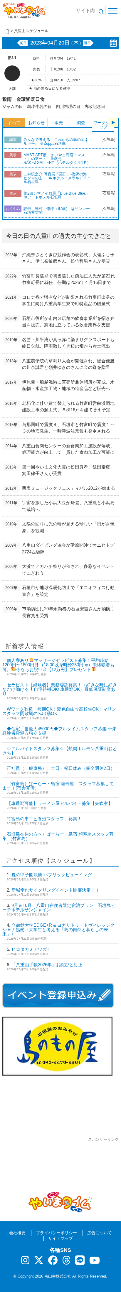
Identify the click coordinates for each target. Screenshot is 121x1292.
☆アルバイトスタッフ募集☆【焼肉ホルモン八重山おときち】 (59, 750)
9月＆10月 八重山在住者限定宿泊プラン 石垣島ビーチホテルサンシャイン (58, 907)
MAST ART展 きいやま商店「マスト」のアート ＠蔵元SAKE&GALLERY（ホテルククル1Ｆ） (57, 159)
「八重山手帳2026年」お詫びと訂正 (47, 964)
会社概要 (17, 1232)
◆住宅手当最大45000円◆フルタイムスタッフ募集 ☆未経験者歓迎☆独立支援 (59, 731)
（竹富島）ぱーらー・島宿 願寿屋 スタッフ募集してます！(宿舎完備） (58, 785)
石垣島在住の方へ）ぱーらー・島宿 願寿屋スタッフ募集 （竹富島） (58, 836)
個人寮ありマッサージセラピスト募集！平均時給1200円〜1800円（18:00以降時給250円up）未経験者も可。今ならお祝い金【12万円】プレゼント (58, 665)
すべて (14, 122)
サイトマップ (60, 1238)
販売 (59, 122)
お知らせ (36, 122)
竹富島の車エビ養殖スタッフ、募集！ (44, 818)
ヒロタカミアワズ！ (31, 949)
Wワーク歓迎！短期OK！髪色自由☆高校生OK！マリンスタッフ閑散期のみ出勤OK (59, 711)
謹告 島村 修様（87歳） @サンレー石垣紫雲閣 (56, 210)
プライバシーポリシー (56, 1232)
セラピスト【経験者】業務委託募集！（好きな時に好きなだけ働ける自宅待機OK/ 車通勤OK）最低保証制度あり (59, 689)
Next (113, 122)
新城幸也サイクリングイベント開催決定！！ (55, 889)
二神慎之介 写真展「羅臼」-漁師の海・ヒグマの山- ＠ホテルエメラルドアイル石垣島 (57, 178)
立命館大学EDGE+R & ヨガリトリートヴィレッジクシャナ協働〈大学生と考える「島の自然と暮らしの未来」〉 (58, 929)
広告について (99, 1232)
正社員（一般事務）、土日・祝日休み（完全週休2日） (61, 768)
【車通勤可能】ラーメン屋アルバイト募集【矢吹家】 (59, 803)
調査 (81, 122)
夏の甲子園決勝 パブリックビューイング (51, 874)
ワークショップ (103, 124)
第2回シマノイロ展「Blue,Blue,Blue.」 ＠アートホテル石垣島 (58, 195)
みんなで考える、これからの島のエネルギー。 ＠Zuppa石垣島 (55, 141)
